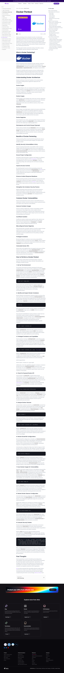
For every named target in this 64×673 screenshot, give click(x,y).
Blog (32, 658)
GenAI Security (20, 654)
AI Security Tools (20, 660)
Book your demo (38, 572)
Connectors (37, 3)
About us (47, 654)
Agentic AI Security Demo (8, 654)
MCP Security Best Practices (22, 664)
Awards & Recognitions (49, 660)
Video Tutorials (34, 664)
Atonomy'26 (34, 654)
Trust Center (48, 658)
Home (17, 8)
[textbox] (31, 281)
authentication (19, 382)
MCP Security (6, 657)
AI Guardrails (20, 658)
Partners (33, 660)
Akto (17, 568)
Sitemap (47, 661)
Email (47, 657)
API (41, 169)
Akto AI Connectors (7, 658)
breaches (34, 181)
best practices (34, 158)
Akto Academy (21, 8)
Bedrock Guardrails (21, 657)
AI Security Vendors (21, 661)
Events (32, 3)
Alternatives (34, 657)
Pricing (29, 3)
